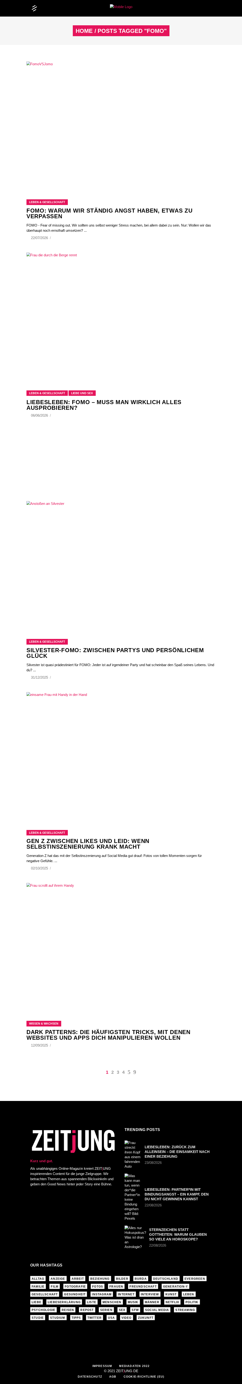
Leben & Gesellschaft (47, 202)
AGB (113, 1376)
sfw (135, 1310)
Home (84, 31)
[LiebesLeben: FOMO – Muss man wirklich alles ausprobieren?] (121, 316)
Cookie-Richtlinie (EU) (144, 1376)
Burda (141, 1278)
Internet (126, 1294)
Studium (57, 1317)
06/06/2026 (40, 415)
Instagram (102, 1294)
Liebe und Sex (82, 393)
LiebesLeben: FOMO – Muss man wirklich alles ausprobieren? (104, 405)
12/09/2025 (40, 1045)
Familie (38, 1286)
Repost (87, 1310)
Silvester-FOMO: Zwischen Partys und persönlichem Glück (115, 653)
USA (111, 1317)
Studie (38, 1317)
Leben (188, 1294)
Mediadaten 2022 (134, 1366)
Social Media (157, 1310)
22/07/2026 (40, 238)
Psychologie (43, 1310)
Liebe (36, 1302)
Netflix (172, 1302)
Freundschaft (143, 1286)
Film (54, 1286)
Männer (152, 1302)
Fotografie (75, 1286)
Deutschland (165, 1278)
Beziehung (100, 1278)
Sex (122, 1310)
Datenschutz (90, 1376)
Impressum (102, 1366)
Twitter (94, 1317)
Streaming (185, 1310)
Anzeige (58, 1278)
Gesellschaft (45, 1294)
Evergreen (195, 1278)
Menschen (112, 1302)
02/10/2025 (40, 868)
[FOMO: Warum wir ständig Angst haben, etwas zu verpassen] (121, 124)
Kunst (171, 1294)
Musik (133, 1302)
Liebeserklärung (64, 1302)
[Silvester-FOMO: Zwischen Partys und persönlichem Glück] (121, 564)
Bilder (122, 1278)
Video (126, 1317)
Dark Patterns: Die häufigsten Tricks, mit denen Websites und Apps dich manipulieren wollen (108, 1035)
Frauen (116, 1286)
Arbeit (78, 1278)
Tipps (76, 1317)
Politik (192, 1302)
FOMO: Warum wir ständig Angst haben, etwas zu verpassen (109, 213)
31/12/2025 (40, 677)
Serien (106, 1310)
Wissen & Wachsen (43, 1023)
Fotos (97, 1286)
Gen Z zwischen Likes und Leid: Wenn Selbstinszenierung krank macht (87, 844)
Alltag (38, 1278)
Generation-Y (175, 1286)
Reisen (68, 1310)
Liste (91, 1302)
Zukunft (145, 1317)
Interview (150, 1294)
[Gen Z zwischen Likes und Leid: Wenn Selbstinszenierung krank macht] (121, 755)
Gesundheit (75, 1294)
